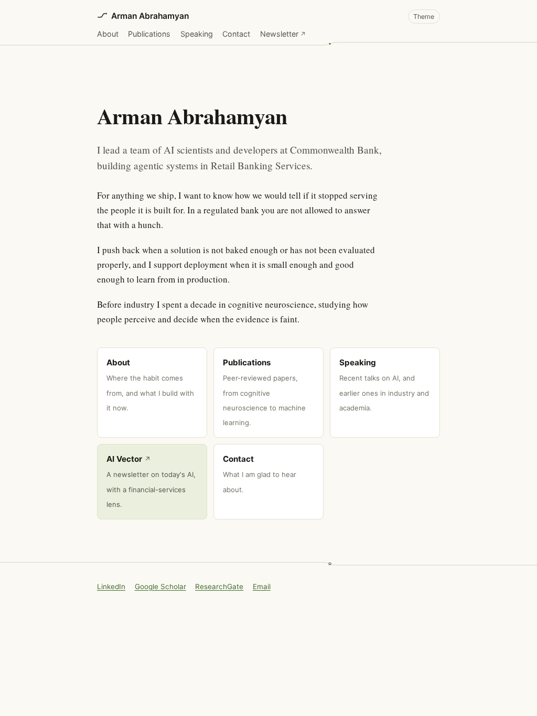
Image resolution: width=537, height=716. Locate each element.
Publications (149, 33)
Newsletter (283, 33)
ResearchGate (219, 586)
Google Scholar (160, 586)
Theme (423, 16)
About (108, 33)
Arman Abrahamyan (150, 16)
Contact (236, 33)
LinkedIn (111, 586)
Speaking (196, 33)
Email (262, 586)
